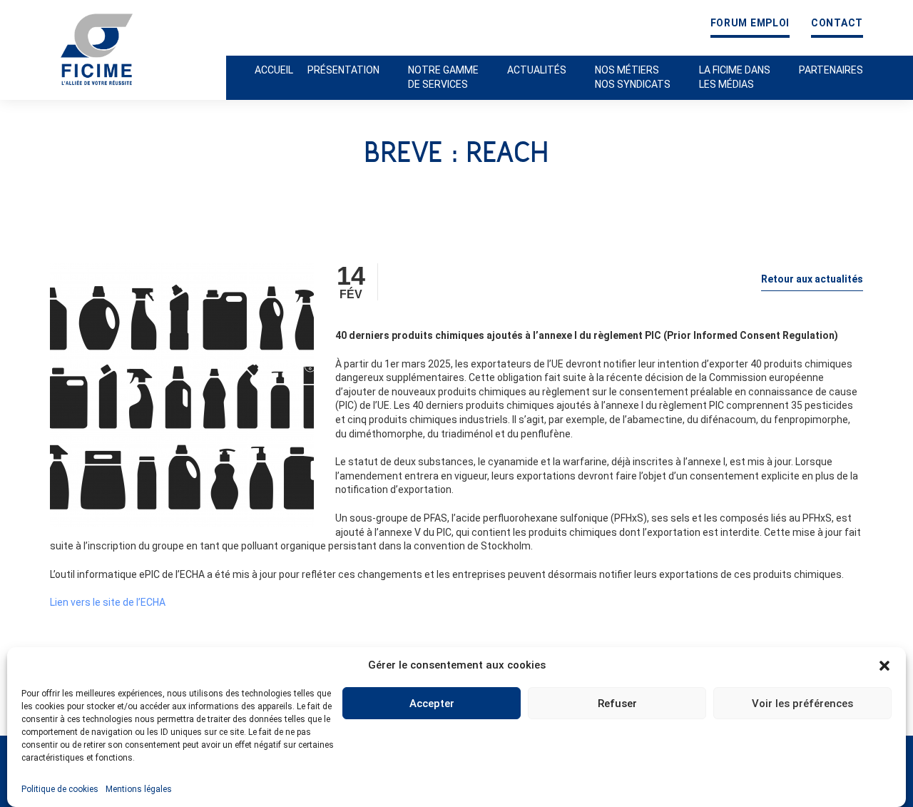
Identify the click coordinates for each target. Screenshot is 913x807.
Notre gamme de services (443, 77)
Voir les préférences (802, 703)
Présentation (343, 70)
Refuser (617, 703)
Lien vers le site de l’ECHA (107, 602)
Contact (837, 23)
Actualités (536, 70)
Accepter (431, 703)
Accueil (274, 70)
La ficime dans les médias (734, 77)
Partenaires (831, 70)
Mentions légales (139, 789)
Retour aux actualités (812, 279)
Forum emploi (750, 23)
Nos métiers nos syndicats (632, 77)
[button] (884, 666)
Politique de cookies (59, 789)
